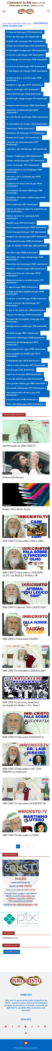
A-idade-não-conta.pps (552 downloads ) (25, 41)
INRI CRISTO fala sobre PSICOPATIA (23, 737)
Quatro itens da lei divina (16, 509)
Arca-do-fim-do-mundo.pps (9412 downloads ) (27, 118)
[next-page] (33, 846)
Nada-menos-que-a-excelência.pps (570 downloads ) (24, 281)
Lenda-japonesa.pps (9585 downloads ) (24, 241)
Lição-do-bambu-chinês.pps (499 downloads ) (26, 246)
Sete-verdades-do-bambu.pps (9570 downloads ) (23, 354)
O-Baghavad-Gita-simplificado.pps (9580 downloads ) (25, 292)
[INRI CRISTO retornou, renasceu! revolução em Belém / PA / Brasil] (26, 687)
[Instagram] (18, 1026)
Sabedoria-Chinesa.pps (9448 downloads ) (25, 337)
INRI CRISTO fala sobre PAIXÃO (20, 639)
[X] (38, 1026)
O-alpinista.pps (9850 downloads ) (22, 287)
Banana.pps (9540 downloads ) (20, 128)
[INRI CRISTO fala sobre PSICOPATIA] (26, 722)
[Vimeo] (45, 1026)
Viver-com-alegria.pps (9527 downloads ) (25, 404)
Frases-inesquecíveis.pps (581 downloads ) (26, 232)
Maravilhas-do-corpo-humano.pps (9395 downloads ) (25, 258)
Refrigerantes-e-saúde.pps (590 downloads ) (26, 327)
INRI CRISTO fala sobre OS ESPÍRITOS (24, 803)
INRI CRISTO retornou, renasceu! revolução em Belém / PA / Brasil (21, 704)
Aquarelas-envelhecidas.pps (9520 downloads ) (22, 111)
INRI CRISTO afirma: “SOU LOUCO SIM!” (24, 607)
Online (10, 938)
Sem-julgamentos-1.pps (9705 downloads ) (26, 349)
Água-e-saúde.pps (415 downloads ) (23, 89)
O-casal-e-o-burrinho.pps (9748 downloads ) (26, 298)
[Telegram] (25, 1026)
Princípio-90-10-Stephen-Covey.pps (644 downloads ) (25, 320)
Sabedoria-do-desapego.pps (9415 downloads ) (22, 343)
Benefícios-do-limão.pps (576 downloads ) (25, 133)
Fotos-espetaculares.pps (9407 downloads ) (26, 227)
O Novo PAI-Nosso (13, 477)
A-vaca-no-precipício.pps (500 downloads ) (26, 66)
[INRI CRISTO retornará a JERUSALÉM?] (26, 656)
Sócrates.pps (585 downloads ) (20, 369)
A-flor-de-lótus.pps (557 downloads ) (23, 36)
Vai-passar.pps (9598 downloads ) (21, 399)
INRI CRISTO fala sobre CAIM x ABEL (23, 541)
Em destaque (7, 473)
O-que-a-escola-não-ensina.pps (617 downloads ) (23, 304)
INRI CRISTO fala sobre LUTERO (20, 835)
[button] (4, 11)
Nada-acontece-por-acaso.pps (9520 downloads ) (23, 274)
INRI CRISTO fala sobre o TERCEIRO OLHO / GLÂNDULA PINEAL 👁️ (22, 574)
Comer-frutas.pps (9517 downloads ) (23, 165)
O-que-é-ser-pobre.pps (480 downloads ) (25, 310)
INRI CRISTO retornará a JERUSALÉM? (24, 670)
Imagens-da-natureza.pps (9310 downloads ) (27, 236)
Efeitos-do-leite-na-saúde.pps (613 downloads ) (22, 217)
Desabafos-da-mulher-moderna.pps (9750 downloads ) (25, 198)
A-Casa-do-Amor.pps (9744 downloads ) (24, 32)
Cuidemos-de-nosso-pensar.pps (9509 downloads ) (24, 184)
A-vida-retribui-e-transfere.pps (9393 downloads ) (24, 79)
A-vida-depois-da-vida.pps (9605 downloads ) (26, 72)
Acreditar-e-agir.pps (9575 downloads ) (24, 85)
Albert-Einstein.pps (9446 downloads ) (24, 94)
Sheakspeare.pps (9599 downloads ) (23, 360)
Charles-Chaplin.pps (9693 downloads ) (24, 156)
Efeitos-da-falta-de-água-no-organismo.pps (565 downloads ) (26, 210)
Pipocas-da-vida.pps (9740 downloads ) (24, 314)
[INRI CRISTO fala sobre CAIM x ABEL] (26, 526)
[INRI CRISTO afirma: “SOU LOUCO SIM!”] (26, 592)
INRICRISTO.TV (7, 537)
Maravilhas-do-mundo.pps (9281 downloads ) (27, 264)
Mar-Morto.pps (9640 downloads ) (22, 252)
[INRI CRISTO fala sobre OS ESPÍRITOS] (26, 789)
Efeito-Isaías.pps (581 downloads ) (22, 204)
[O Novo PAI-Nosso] (26, 463)
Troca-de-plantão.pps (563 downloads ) (24, 379)
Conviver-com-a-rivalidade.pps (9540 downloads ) (23, 177)
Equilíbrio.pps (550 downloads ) (20, 223)
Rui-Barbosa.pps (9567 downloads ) (22, 333)
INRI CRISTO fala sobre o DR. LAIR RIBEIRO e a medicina (21, 770)
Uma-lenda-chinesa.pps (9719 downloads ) (26, 388)
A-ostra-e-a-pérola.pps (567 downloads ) (25, 55)
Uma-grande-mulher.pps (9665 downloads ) (26, 383)
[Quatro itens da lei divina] (26, 494)
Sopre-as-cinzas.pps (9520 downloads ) (24, 374)
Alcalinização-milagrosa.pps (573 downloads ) (26, 99)
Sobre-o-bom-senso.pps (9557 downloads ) (26, 365)
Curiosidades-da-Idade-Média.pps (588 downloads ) (24, 191)
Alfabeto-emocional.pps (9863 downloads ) (26, 105)
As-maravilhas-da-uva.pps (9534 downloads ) (27, 124)
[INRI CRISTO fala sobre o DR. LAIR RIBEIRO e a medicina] (26, 754)
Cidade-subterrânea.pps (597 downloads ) (26, 160)
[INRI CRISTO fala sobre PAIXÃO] (26, 624)
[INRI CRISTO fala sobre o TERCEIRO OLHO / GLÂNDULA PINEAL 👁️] (26, 558)
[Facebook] (12, 1026)
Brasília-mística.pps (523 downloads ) (23, 137)
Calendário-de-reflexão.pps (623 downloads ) (26, 150)
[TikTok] (32, 1026)
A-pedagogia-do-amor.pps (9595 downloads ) (26, 60)
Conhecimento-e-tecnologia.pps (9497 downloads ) (24, 170)
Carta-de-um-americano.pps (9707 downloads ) (22, 143)
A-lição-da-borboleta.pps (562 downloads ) (26, 45)
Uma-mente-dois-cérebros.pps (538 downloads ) (23, 393)
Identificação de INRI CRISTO (18, 445)
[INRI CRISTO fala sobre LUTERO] (26, 820)
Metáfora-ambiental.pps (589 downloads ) (26, 268)
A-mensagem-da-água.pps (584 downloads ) (26, 50)
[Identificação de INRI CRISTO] (26, 431)
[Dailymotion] (5, 1026)
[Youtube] (26, 1033)
